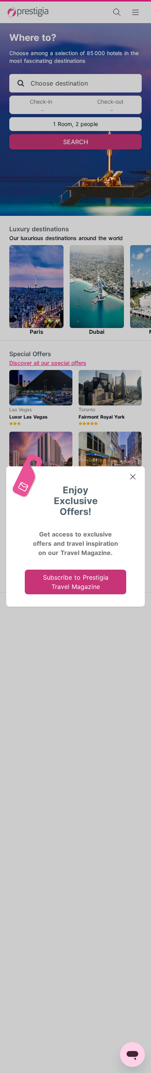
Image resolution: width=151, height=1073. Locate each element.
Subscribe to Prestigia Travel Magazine (75, 582)
